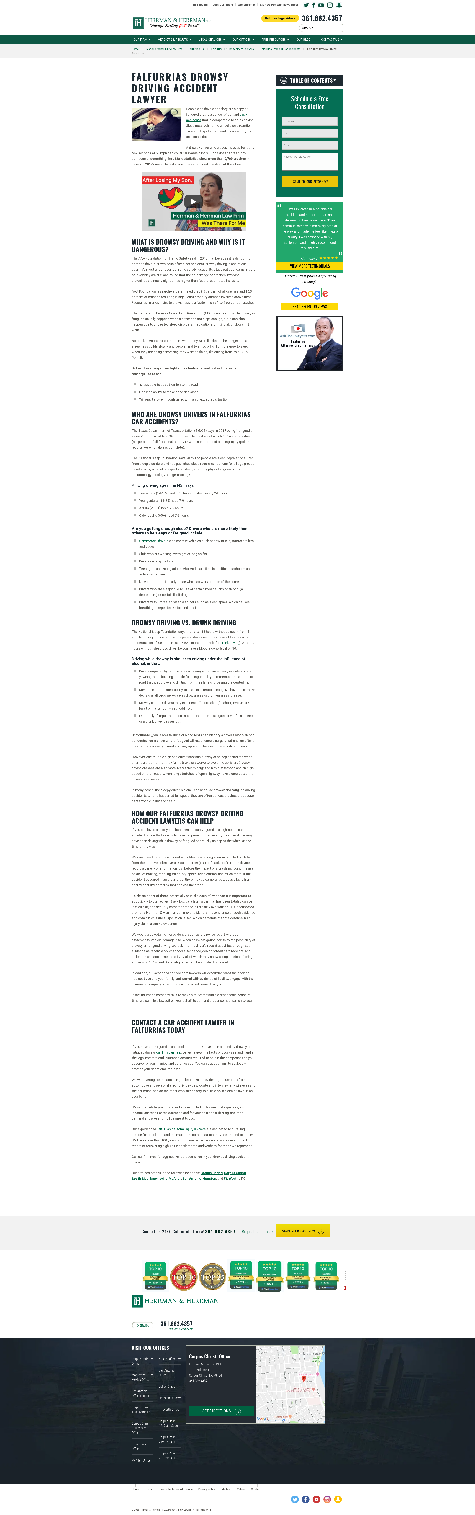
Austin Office (167, 1359)
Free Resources (274, 39)
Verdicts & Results (173, 39)
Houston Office (168, 1398)
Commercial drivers (153, 541)
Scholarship (246, 4)
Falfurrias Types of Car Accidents (281, 49)
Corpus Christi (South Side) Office (141, 1428)
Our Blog (303, 39)
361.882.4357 (322, 18)
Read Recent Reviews (310, 306)
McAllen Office (141, 1460)
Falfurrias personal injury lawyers (181, 1129)
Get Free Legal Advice (280, 18)
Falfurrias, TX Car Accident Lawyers (232, 49)
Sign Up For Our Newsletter (279, 4)
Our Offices (242, 39)
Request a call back (257, 1231)
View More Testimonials (310, 266)
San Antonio (192, 1178)
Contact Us (330, 39)
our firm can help (168, 1052)
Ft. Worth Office (169, 1409)
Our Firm (140, 39)
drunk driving (229, 643)
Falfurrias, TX (197, 49)
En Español (200, 4)
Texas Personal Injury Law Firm (163, 49)
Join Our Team (223, 4)
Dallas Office (167, 1386)
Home (135, 49)
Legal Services (210, 39)
